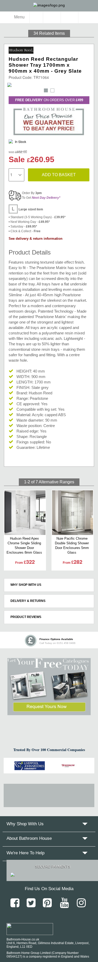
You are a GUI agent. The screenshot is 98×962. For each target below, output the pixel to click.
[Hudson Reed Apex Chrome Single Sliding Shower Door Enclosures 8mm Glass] (24, 512)
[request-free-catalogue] (49, 687)
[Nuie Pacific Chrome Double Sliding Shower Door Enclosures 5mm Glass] (72, 512)
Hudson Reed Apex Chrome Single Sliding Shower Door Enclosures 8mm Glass (24, 546)
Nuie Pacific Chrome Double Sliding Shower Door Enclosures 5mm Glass (72, 546)
